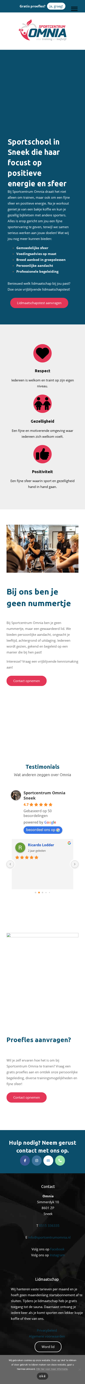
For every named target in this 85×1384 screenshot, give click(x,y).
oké (42, 1376)
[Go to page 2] (42, 892)
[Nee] (79, 1369)
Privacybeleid (47, 1330)
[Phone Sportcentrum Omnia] (60, 1160)
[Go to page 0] (35, 892)
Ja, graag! (56, 6)
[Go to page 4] (49, 892)
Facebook (57, 1249)
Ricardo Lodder (41, 845)
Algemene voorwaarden (47, 1336)
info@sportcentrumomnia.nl (49, 1237)
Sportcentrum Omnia (42, 20)
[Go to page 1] (39, 892)
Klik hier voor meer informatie (52, 1369)
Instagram (57, 1255)
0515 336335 (49, 1225)
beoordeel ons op (40, 829)
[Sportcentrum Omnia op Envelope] (48, 1160)
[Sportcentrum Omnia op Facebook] (25, 1160)
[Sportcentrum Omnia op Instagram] (37, 1160)
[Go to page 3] (45, 892)
